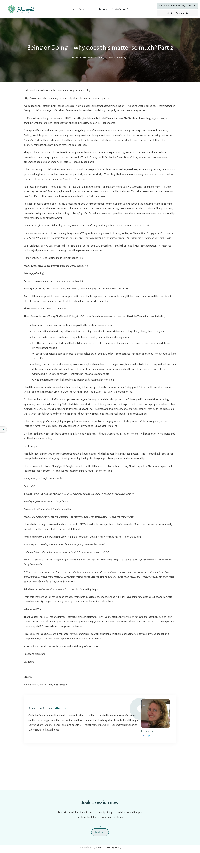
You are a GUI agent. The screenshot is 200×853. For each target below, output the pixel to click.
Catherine (59, 708)
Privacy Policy (114, 847)
